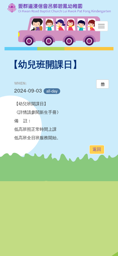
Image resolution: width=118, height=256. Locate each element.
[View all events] (102, 84)
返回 (97, 149)
